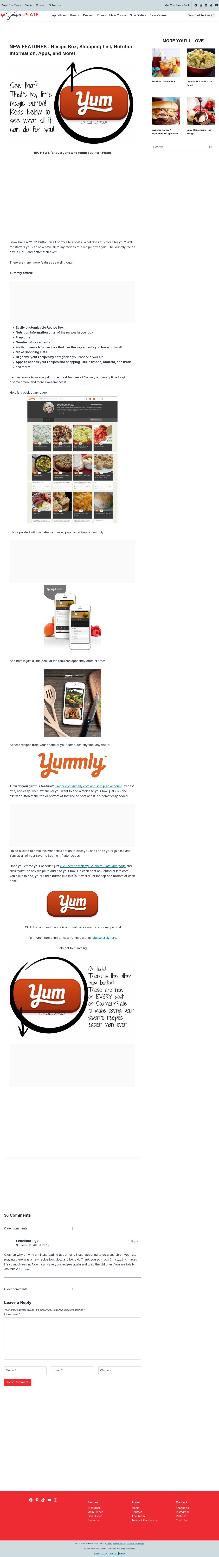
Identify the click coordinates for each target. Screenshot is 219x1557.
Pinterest (181, 1516)
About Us (113, 1553)
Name (11, 1370)
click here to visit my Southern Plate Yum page (93, 866)
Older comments (15, 1228)
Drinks (101, 15)
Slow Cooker (158, 15)
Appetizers (59, 15)
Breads (75, 15)
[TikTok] (211, 5)
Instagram (182, 1512)
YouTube (182, 1520)
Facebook (182, 1508)
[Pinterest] (206, 5)
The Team (138, 1516)
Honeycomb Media (116, 1543)
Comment (12, 1314)
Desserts (93, 1520)
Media (28, 5)
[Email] (216, 5)
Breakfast (93, 1508)
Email (58, 1370)
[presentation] (166, 62)
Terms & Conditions (144, 1520)
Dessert (88, 15)
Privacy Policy (100, 1553)
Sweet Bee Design (135, 1543)
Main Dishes (95, 1512)
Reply (134, 1241)
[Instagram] (201, 5)
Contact (41, 5)
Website (105, 1370)
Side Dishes (138, 15)
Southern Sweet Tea (163, 81)
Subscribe (55, 5)
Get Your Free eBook (177, 5)
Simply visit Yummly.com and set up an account (88, 786)
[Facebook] (195, 5)
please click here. (104, 937)
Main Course (118, 15)
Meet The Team (11, 5)
